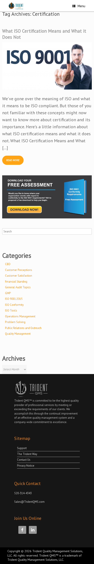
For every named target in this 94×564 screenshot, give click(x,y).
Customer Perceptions (18, 270)
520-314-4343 (23, 493)
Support (22, 448)
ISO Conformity (14, 305)
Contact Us (23, 460)
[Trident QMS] (18, 6)
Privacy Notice (25, 465)
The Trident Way (27, 454)
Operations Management (20, 316)
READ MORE (12, 160)
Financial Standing (16, 281)
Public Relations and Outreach (23, 328)
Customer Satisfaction (18, 276)
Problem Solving (15, 322)
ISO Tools (11, 310)
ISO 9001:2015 (14, 299)
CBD (7, 264)
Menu (81, 6)
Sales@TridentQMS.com (29, 502)
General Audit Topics (18, 287)
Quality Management (18, 334)
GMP (8, 293)
